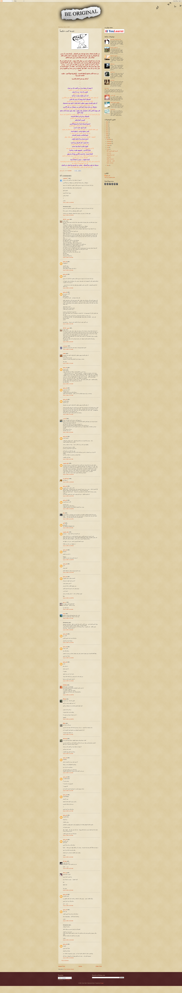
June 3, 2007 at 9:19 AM (68, 432)
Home (80, 966)
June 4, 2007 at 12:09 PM (68, 598)
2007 (107, 137)
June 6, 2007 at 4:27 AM (68, 811)
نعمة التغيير (112, 72)
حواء (64, 512)
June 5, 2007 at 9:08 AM (68, 629)
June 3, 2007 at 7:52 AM (68, 414)
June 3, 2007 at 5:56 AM (68, 341)
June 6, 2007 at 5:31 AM (68, 868)
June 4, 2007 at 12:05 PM (68, 559)
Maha (64, 723)
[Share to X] (77, 170)
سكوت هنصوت (66, 463)
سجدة (64, 613)
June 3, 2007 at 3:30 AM (68, 288)
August (108, 145)
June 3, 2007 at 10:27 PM (68, 496)
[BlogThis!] (76, 170)
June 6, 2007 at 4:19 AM (68, 753)
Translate (68, 979)
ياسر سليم (65, 261)
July (108, 147)
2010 (107, 131)
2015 (107, 124)
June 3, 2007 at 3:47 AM (68, 323)
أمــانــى (64, 418)
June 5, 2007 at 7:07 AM (68, 618)
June (108, 149)
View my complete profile (110, 177)
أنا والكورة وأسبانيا (114, 47)
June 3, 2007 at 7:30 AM (68, 349)
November (109, 141)
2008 (107, 135)
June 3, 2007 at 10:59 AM (68, 482)
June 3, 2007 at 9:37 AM (68, 459)
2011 (107, 129)
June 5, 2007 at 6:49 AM (68, 609)
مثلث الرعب (112, 95)
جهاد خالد (65, 861)
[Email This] (75, 170)
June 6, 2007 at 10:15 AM (68, 940)
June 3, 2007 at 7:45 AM (68, 383)
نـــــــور (64, 602)
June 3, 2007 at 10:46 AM (68, 474)
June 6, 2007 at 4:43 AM (68, 857)
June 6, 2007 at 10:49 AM (68, 957)
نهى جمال (65, 872)
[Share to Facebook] (79, 170)
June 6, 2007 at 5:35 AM (68, 890)
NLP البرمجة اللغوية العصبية (112, 151)
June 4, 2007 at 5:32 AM (68, 527)
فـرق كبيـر (112, 80)
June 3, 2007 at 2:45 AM (68, 257)
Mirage (64, 699)
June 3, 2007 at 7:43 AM (68, 363)
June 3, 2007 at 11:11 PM (68, 519)
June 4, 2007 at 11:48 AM (68, 545)
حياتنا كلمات (112, 109)
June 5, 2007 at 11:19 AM (68, 680)
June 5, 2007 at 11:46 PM (68, 719)
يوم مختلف (112, 63)
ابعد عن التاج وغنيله (110, 154)
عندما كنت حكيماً (110, 162)
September (109, 143)
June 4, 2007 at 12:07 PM (68, 572)
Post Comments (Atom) (69, 969)
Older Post (99, 966)
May (108, 165)
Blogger (101, 983)
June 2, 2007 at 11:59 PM (68, 215)
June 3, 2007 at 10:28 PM (68, 508)
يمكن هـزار (107, 88)
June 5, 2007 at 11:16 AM (68, 642)
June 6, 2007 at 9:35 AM (68, 905)
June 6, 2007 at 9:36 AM (68, 920)
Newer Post (61, 966)
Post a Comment (65, 960)
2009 (107, 133)
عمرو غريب (65, 345)
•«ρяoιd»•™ (65, 178)
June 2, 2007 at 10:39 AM (68, 202)
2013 (107, 126)
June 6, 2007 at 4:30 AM (68, 835)
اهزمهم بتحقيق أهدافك (114, 102)
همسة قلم (65, 738)
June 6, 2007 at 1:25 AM (68, 734)
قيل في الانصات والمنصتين (115, 39)
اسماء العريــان (66, 478)
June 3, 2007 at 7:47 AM (68, 395)
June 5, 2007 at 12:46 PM (68, 694)
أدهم (64, 523)
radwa (64, 353)
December (109, 139)
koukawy (65, 684)
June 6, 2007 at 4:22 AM (68, 790)
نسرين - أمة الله (66, 219)
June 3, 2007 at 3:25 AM (68, 270)
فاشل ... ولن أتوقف (111, 160)
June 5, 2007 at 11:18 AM (68, 657)
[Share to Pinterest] (80, 170)
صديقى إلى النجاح (113, 55)
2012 (107, 128)
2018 (107, 122)
